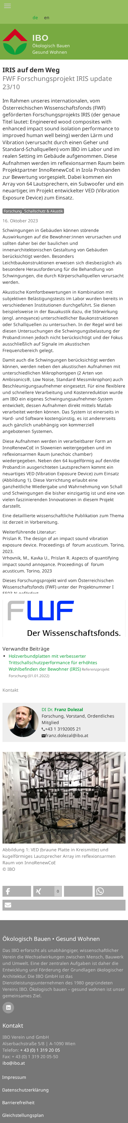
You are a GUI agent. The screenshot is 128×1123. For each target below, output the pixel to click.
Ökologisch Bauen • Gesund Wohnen (51, 938)
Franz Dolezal (62, 709)
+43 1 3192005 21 (63, 729)
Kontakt (12, 1025)
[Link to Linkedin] (8, 1007)
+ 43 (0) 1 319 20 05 (40, 1050)
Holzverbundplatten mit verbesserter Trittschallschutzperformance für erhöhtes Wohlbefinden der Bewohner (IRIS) (53, 662)
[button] (16, 891)
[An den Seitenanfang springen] (119, 1114)
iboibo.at (13, 1063)
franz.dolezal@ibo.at (66, 735)
